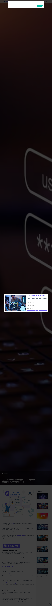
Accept (40, 5)
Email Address (29, 303)
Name (28, 300)
